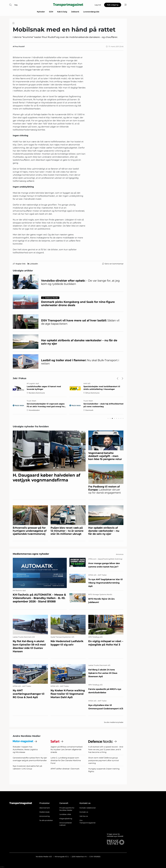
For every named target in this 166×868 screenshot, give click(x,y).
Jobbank (75, 12)
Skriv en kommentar (114, 264)
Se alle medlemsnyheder (113, 722)
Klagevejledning (65, 819)
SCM (51, 12)
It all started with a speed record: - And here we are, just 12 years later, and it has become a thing (105, 749)
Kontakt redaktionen (87, 808)
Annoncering (44, 816)
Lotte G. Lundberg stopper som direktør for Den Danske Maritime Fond (66, 760)
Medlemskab (44, 812)
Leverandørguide (91, 12)
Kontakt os (83, 812)
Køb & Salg (62, 12)
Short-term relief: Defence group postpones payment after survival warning (103, 760)
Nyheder (41, 12)
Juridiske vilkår (65, 814)
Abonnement (44, 808)
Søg (16, 5)
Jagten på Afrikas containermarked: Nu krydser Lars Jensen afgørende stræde (67, 749)
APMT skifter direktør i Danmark (65, 769)
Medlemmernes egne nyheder (31, 553)
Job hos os (83, 816)
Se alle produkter (46, 820)
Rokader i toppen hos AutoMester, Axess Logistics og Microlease (25, 749)
